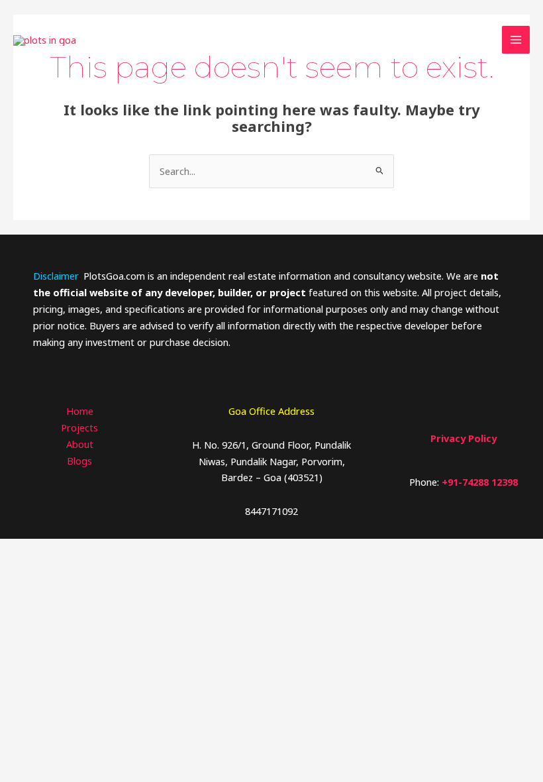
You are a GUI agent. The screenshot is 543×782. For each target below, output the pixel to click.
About (79, 444)
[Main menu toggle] (516, 40)
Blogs (79, 460)
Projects (79, 427)
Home (79, 411)
